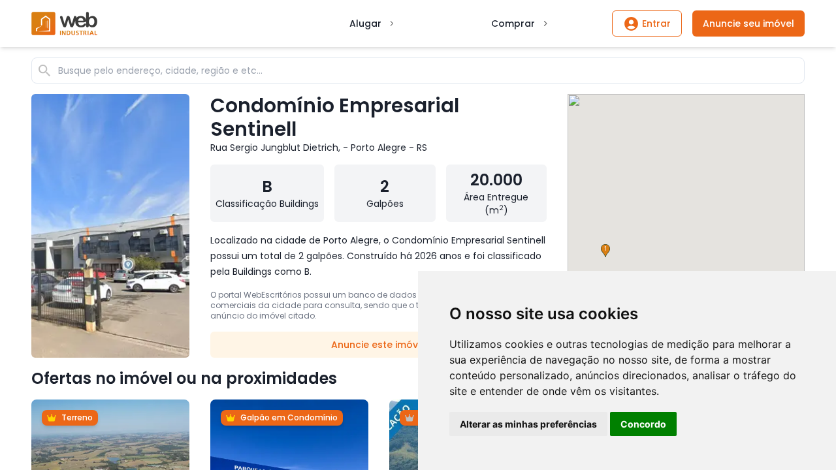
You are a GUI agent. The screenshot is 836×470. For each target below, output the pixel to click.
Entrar (656, 23)
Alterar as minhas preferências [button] (528, 424)
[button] (605, 250)
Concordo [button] (643, 424)
